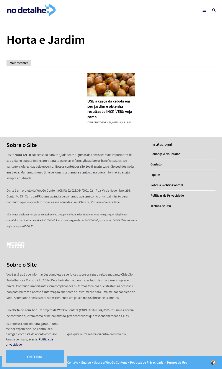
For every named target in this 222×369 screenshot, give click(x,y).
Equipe (155, 175)
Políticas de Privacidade (167, 195)
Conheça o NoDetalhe (165, 154)
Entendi (34, 356)
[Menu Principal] (204, 10)
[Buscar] (213, 10)
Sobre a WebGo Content (166, 185)
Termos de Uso (160, 206)
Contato (156, 164)
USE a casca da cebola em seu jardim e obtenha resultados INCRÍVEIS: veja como (109, 109)
